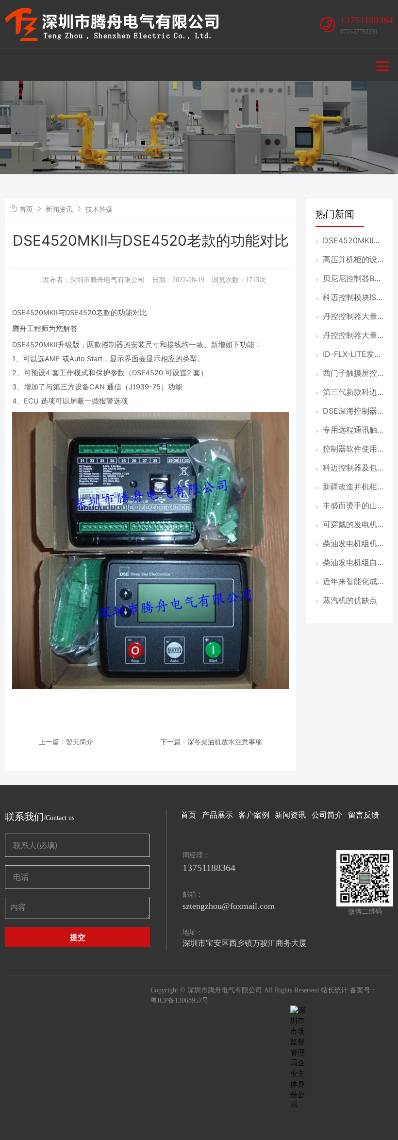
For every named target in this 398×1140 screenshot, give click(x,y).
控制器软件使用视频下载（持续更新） (350, 449)
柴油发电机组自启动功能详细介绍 (350, 562)
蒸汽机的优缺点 (350, 600)
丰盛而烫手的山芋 (350, 506)
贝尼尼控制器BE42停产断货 (351, 278)
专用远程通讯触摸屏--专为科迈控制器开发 (350, 430)
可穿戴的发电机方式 (350, 525)
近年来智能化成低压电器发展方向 (350, 581)
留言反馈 (363, 815)
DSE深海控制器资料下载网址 (350, 411)
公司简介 (327, 815)
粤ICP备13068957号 (179, 1000)
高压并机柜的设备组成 (350, 259)
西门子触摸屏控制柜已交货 (350, 373)
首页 (26, 209)
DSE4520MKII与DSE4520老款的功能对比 (352, 240)
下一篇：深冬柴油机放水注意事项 (211, 742)
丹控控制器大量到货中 (350, 316)
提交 (77, 937)
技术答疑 (99, 209)
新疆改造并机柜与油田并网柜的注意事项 (350, 487)
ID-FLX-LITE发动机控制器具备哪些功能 (352, 354)
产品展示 (217, 815)
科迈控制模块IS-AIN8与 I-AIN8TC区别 (351, 297)
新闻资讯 (59, 209)
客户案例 (253, 815)
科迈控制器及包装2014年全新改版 (351, 468)
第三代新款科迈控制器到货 (350, 392)
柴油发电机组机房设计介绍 (350, 543)
